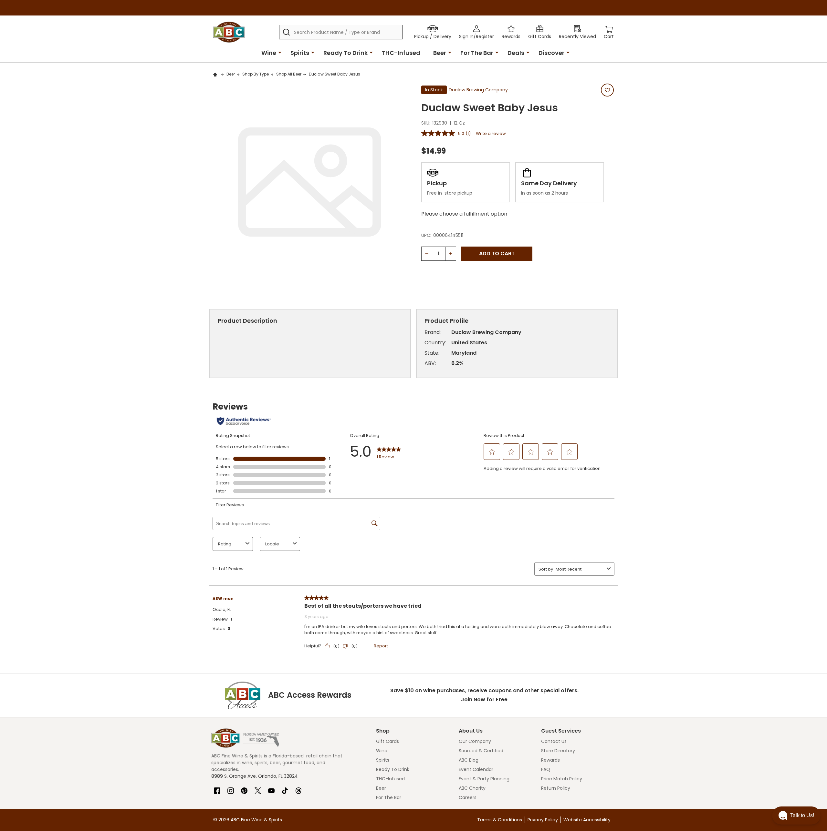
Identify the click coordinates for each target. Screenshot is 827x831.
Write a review (491, 133)
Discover (551, 53)
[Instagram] (230, 788)
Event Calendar (476, 769)
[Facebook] (217, 788)
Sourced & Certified (481, 750)
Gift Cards (387, 741)
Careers (467, 797)
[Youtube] (271, 788)
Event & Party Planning (484, 778)
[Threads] (298, 788)
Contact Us (554, 741)
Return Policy (555, 788)
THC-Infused (401, 53)
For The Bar (476, 53)
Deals (516, 53)
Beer (439, 53)
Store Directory (558, 750)
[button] (796, 815)
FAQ (545, 769)
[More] (279, 52)
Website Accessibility (587, 819)
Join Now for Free (484, 699)
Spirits (299, 53)
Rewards (550, 760)
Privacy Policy (543, 819)
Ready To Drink (345, 53)
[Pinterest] (244, 788)
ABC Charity (472, 788)
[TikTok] (285, 788)
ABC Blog (468, 760)
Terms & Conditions (499, 819)
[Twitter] (258, 788)
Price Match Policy (561, 778)
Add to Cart (497, 253)
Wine (268, 53)
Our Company (475, 741)
